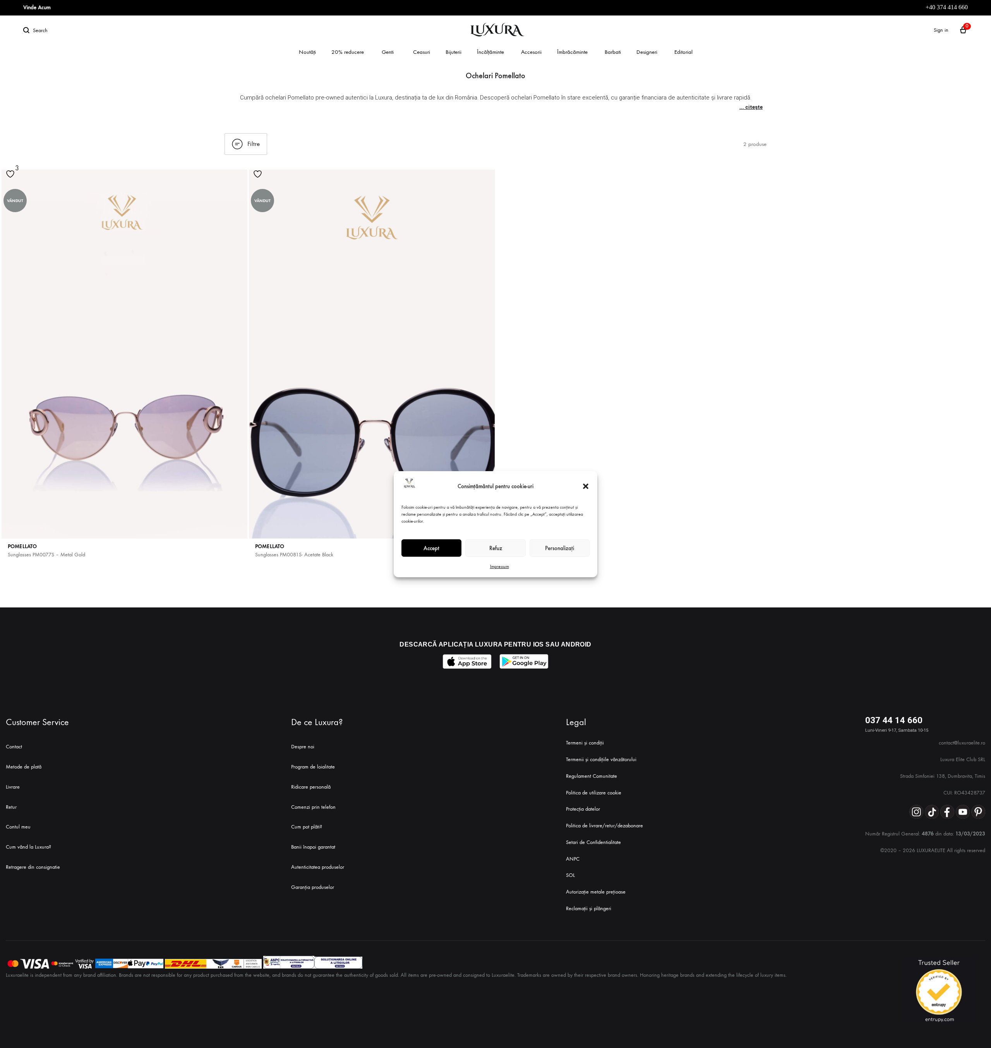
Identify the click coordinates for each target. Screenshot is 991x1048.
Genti (388, 51)
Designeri (646, 51)
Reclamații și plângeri (588, 908)
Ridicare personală (311, 787)
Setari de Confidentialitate (593, 842)
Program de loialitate (313, 766)
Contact (14, 746)
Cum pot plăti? (306, 826)
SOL (570, 875)
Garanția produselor (312, 887)
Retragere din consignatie (33, 867)
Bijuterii (453, 51)
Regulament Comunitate (591, 776)
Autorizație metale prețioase (596, 891)
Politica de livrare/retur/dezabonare (604, 825)
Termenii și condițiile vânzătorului (601, 759)
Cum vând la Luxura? (28, 847)
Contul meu (18, 826)
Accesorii (531, 51)
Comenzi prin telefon (313, 807)
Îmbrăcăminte (572, 51)
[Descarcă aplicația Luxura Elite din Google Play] (524, 661)
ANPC (573, 859)
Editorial (683, 51)
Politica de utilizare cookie (593, 792)
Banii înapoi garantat (313, 847)
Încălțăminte (490, 51)
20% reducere (347, 51)
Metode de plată (23, 766)
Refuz (495, 547)
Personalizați (559, 547)
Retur (11, 807)
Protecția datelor (583, 809)
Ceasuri (421, 51)
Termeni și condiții (585, 742)
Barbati (613, 51)
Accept (431, 547)
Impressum (499, 566)
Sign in (941, 30)
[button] (586, 486)
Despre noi (302, 746)
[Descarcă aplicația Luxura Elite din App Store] (467, 661)
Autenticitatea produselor (317, 867)
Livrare (13, 787)
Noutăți (307, 51)
